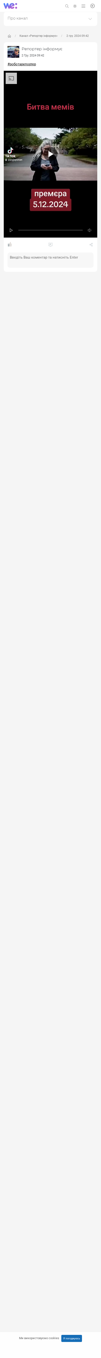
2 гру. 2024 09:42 (77, 36)
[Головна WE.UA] (9, 36)
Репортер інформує (42, 48)
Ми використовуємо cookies (39, 1338)
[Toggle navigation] (83, 5)
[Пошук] (67, 5)
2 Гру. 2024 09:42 (33, 55)
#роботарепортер (22, 64)
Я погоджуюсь (71, 1338)
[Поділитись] (91, 245)
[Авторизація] (93, 5)
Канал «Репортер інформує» (38, 36)
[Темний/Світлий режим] (75, 5)
